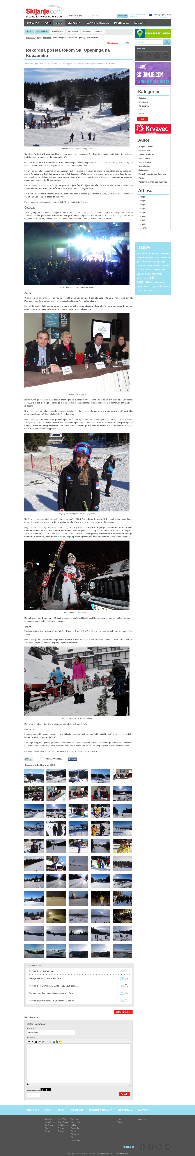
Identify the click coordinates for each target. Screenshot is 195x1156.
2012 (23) (142, 228)
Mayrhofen (157, 274)
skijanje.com (45, 11)
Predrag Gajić (144, 150)
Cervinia (154, 253)
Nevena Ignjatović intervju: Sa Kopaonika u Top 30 (51, 1001)
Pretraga (167, 42)
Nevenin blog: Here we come (41, 971)
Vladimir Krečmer (146, 154)
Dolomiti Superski (144, 257)
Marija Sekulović (145, 147)
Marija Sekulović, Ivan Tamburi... (152, 174)
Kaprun (148, 265)
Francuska (165, 257)
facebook (140, 56)
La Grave (140, 270)
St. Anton (155, 282)
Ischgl (156, 261)
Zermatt (140, 290)
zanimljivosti (91, 751)
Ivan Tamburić (144, 158)
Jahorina (140, 265)
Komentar (31, 1037)
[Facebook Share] (72, 760)
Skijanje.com (144, 170)
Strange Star (123, 1153)
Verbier (147, 286)
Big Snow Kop (143, 253)
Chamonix (164, 253)
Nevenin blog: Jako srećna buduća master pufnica (51, 993)
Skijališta (47, 38)
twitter (165, 56)
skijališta (143, 282)
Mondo (141, 178)
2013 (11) (142, 224)
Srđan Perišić (144, 166)
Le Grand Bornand (152, 270)
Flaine (156, 258)
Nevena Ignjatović (60, 751)
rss (157, 56)
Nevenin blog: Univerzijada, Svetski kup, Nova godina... (53, 986)
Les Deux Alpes (143, 274)
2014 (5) (141, 220)
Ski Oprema (143, 106)
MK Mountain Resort (42, 751)
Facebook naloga (160, 17)
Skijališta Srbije (76, 751)
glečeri (140, 261)
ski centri (157, 278)
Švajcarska (149, 291)
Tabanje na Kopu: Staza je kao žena (45, 978)
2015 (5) (141, 216)
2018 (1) (141, 209)
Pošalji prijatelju (54, 759)
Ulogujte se (122, 16)
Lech (163, 269)
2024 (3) (141, 197)
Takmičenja (143, 102)
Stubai (163, 282)
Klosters (156, 266)
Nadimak (30, 1028)
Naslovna (30, 38)
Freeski (141, 110)
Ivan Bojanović (144, 162)
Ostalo (141, 114)
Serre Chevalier (143, 278)
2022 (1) (141, 205)
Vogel (153, 287)
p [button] (32, 1084)
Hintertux (148, 261)
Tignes (139, 286)
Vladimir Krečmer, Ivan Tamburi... (152, 182)
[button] (29, 1041)
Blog (39, 38)
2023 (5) (141, 201)
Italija (162, 261)
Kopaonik (28, 751)
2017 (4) (141, 212)
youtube (149, 56)
